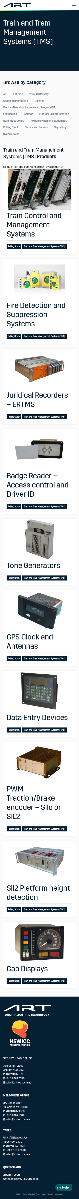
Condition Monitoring (15, 100)
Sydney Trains (11, 134)
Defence (39, 100)
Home (6, 166)
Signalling (60, 127)
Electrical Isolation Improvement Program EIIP (29, 107)
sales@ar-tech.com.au (18, 1082)
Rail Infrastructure (13, 120)
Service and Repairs (36, 127)
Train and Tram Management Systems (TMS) (44, 246)
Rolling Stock (10, 127)
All (4, 94)
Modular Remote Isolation (54, 114)
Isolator (28, 114)
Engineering (10, 114)
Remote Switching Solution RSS (49, 120)
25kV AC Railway (38, 94)
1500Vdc (18, 94)
